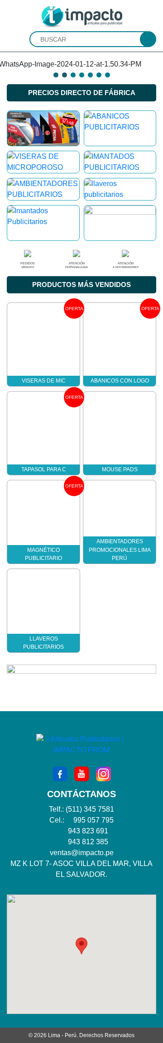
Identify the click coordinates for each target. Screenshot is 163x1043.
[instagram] (103, 773)
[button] (81, 946)
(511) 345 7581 (90, 809)
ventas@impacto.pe (82, 852)
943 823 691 (88, 831)
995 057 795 (93, 820)
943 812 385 (88, 842)
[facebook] (60, 773)
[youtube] (81, 773)
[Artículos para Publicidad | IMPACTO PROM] (81, 16)
